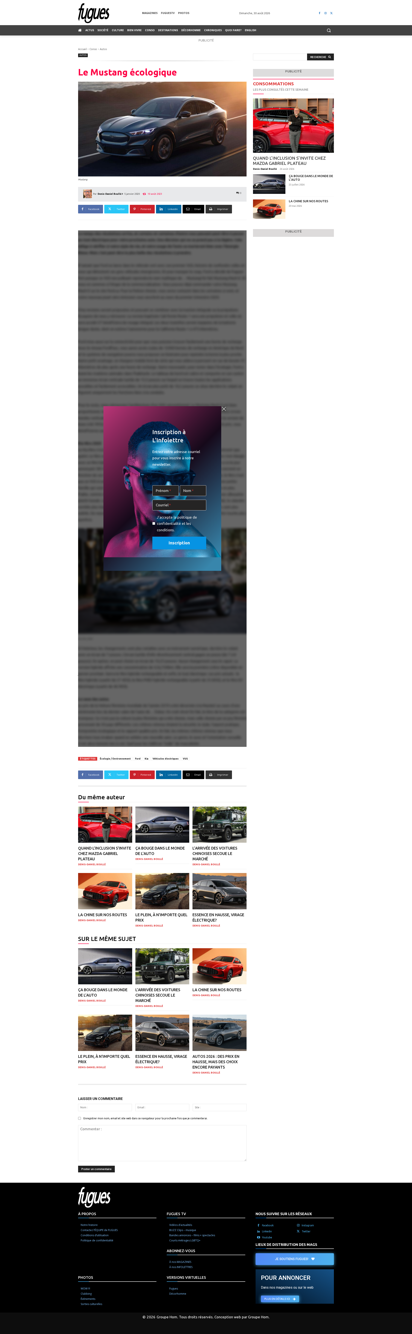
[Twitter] (331, 13)
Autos (103, 49)
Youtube (267, 1237)
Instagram (308, 1225)
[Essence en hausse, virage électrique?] (219, 891)
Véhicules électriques (166, 758)
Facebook (268, 1225)
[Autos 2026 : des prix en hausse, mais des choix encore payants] (219, 1033)
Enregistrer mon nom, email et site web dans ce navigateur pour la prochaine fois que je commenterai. (145, 1118)
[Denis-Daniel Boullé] (88, 194)
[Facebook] (319, 13)
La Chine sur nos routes (102, 915)
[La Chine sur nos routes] (105, 891)
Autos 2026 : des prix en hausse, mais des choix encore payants (215, 1061)
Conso (93, 49)
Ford (137, 758)
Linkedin (267, 1231)
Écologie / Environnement (115, 758)
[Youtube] (259, 1237)
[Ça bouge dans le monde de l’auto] (162, 825)
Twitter (306, 1231)
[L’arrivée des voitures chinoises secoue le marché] (219, 825)
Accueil (82, 49)
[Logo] (110, 13)
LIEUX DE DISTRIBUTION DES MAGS (286, 1244)
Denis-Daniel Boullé (109, 194)
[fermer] (224, 409)
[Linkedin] (259, 1231)
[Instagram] (325, 13)
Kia (146, 758)
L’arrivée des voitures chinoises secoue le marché (214, 853)
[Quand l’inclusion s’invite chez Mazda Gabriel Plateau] (105, 825)
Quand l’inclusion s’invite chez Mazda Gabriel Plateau (104, 853)
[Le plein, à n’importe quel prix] (162, 891)
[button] (329, 30)
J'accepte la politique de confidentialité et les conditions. (177, 523)
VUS (185, 758)
